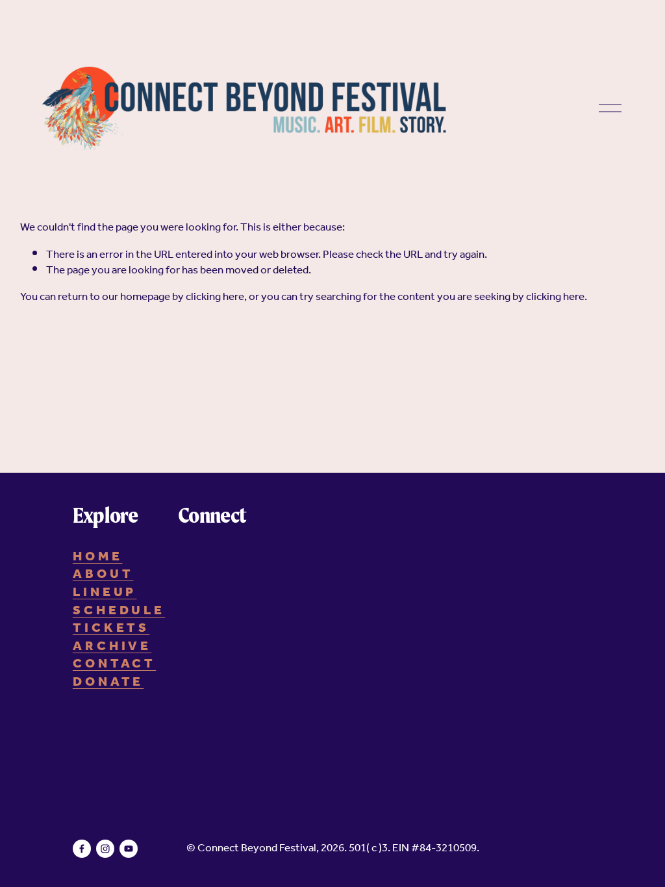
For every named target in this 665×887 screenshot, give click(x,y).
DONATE (108, 683)
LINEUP (105, 593)
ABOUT (103, 575)
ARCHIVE (112, 647)
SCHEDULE (119, 612)
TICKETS (111, 629)
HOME (98, 558)
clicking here (215, 297)
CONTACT (114, 665)
